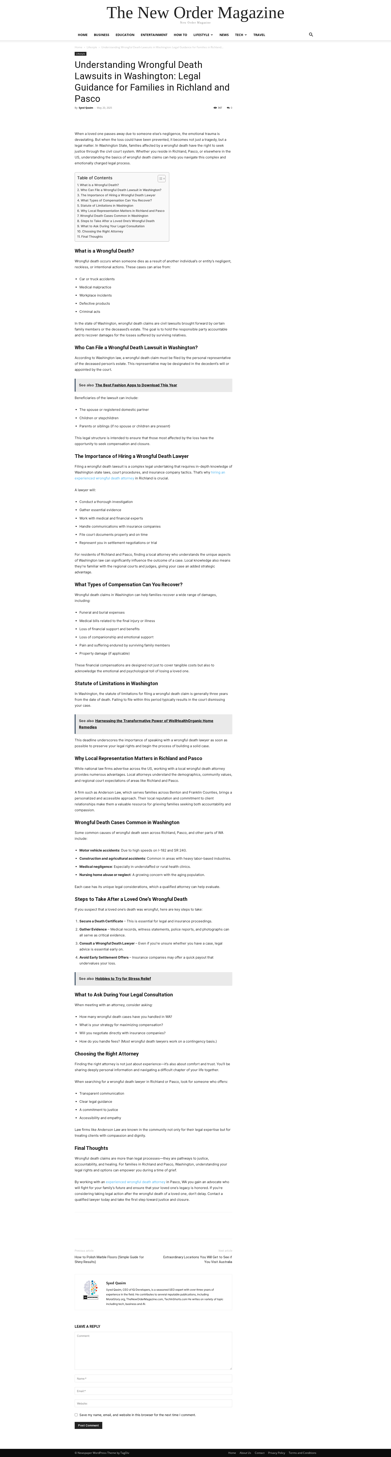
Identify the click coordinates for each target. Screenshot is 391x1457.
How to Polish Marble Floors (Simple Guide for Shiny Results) (109, 1259)
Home (83, 35)
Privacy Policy (276, 1453)
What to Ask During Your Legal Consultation (113, 226)
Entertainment (154, 35)
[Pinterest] (100, 117)
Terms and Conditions (302, 1453)
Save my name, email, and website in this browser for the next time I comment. (137, 1415)
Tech (239, 35)
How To (180, 35)
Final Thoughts (92, 236)
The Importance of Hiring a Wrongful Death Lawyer (118, 195)
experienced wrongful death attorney (135, 1182)
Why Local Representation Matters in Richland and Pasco (123, 211)
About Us (245, 1453)
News (224, 35)
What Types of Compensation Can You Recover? (116, 200)
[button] (310, 35)
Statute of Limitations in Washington (107, 205)
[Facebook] (79, 117)
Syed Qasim (86, 107)
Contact (260, 1453)
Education (125, 35)
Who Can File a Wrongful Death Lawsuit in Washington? (121, 190)
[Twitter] (89, 117)
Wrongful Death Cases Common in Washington (114, 216)
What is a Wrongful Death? (99, 185)
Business (101, 35)
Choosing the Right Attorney (102, 231)
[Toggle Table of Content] (159, 178)
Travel (259, 35)
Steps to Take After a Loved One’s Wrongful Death (118, 221)
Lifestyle (201, 35)
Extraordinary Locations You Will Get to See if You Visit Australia (197, 1259)
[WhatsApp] (110, 117)
